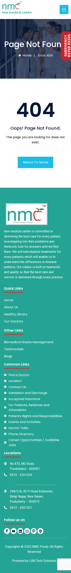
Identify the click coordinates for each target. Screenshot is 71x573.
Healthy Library (15, 314)
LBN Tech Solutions (42, 561)
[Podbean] (40, 531)
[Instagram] (27, 531)
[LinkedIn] (20, 531)
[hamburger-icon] (64, 9)
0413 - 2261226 (21, 475)
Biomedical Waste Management (29, 342)
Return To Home (35, 162)
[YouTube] (14, 531)
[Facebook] (7, 531)
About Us (11, 307)
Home (26, 55)
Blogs (8, 356)
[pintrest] (34, 531)
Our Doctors (13, 321)
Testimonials (13, 349)
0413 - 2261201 (21, 507)
